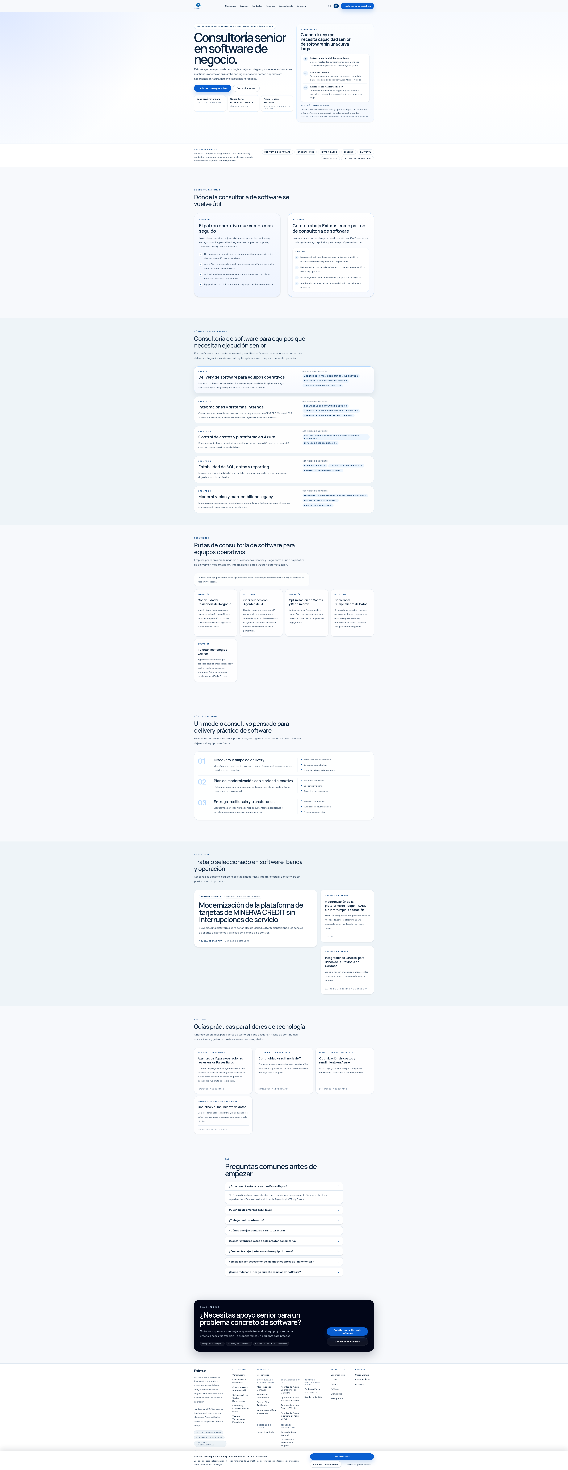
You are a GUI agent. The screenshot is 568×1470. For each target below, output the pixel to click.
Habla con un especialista (357, 6)
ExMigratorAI (337, 1398)
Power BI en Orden (266, 1432)
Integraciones (305, 152)
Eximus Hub (336, 1393)
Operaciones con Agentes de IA (240, 1389)
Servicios (244, 6)
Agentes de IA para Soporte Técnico (290, 1406)
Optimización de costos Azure (313, 1390)
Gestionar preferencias (358, 1464)
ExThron (335, 1389)
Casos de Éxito (362, 1379)
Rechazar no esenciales (325, 1464)
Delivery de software (277, 152)
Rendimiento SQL (313, 1397)
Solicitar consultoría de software (347, 1331)
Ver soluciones (246, 88)
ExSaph (334, 1384)
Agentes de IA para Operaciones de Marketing (290, 1389)
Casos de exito (286, 6)
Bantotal (365, 152)
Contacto (359, 1384)
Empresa (301, 6)
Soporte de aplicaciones (263, 1396)
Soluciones (230, 6)
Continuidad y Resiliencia (239, 1381)
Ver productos (338, 1375)
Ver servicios (263, 1375)
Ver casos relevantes (347, 1341)
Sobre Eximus (362, 1375)
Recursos (270, 6)
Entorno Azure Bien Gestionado (266, 1411)
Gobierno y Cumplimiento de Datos (240, 1408)
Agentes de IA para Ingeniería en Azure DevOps (290, 1416)
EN (329, 6)
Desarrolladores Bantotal (288, 1433)
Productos (257, 6)
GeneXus (349, 152)
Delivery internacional (358, 159)
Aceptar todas (342, 1456)
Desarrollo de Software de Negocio (287, 1442)
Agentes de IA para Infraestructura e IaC (290, 1399)
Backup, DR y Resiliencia (263, 1404)
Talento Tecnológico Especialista (238, 1419)
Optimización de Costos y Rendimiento (240, 1398)
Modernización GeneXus (264, 1388)
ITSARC (334, 1379)
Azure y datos (329, 152)
